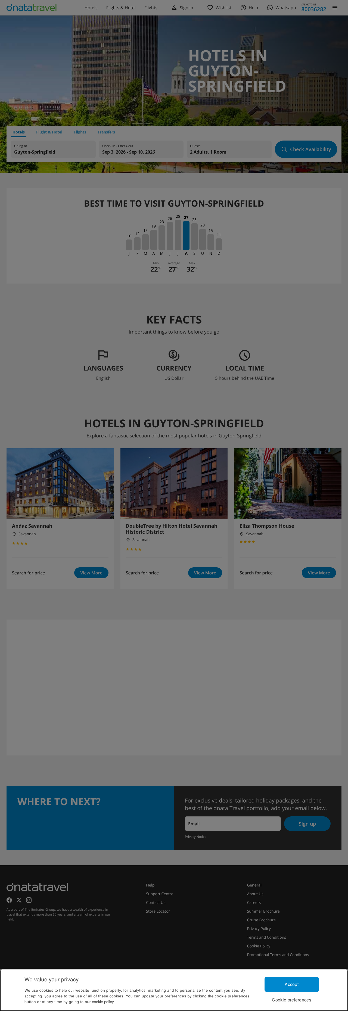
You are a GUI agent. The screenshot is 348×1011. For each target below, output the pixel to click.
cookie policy (103, 1001)
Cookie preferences (291, 1000)
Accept (292, 984)
